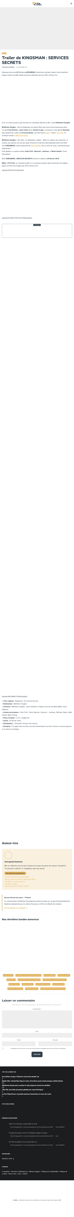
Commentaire (37, 1009)
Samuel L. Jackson (15, 989)
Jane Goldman (64, 975)
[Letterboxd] (42, 1194)
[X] (28, 1194)
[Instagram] (31, 1194)
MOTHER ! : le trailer (11, 884)
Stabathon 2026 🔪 (8, 1158)
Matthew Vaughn (43, 984)
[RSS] (48, 1194)
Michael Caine (59, 984)
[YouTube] (34, 1194)
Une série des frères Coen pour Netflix (17, 877)
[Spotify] (45, 1194)
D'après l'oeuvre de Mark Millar (29, 975)
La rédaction (6, 1171)
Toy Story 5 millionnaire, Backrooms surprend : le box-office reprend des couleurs (43, 230)
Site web (55, 1040)
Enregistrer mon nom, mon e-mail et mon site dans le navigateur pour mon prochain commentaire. (38, 1048)
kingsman (11, 980)
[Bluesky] (39, 1194)
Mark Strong (28, 984)
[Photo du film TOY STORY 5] (9, 231)
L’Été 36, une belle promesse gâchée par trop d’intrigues (22, 1090)
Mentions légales (34, 1171)
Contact (24, 1174)
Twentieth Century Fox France (53, 989)
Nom (37, 1031)
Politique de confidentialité (49, 1171)
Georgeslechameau (8, 67)
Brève (4, 53)
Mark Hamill (14, 984)
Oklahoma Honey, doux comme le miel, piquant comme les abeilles (26, 1085)
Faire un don (12, 1174)
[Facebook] (25, 1194)
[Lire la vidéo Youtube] (37, 100)
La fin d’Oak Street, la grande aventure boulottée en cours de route (26, 1094)
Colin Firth (8, 975)
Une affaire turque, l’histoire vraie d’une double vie (20, 1077)
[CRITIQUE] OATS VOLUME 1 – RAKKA (17, 886)
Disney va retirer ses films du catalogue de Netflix (20, 879)
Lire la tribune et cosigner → (15, 908)
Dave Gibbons (50, 975)
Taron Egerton (32, 989)
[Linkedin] (37, 1194)
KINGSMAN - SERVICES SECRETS (29, 980)
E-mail (19, 1040)
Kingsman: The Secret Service (55, 980)
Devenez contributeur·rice (19, 1171)
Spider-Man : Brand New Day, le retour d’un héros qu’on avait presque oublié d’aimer (32, 1081)
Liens (19, 1174)
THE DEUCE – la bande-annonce (15, 881)
